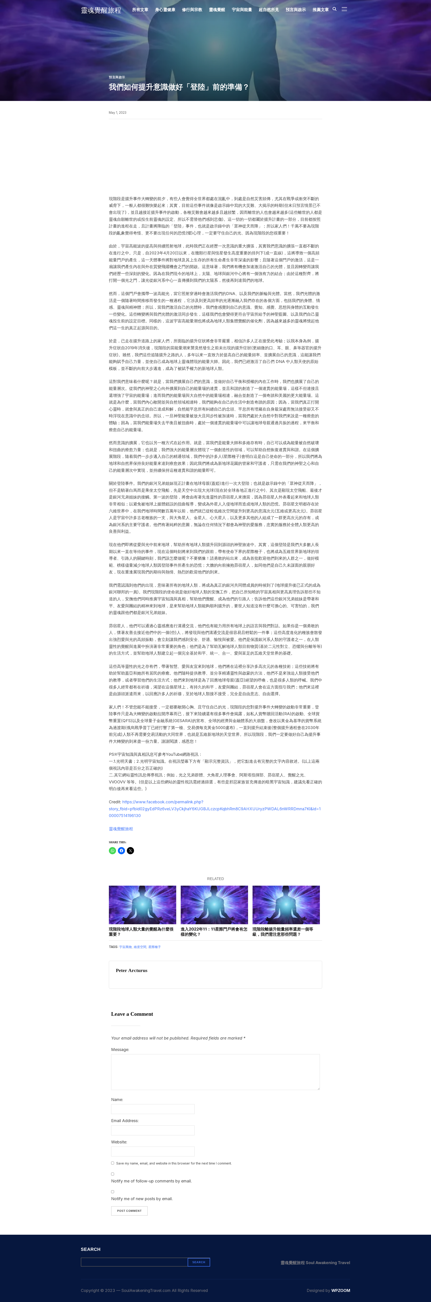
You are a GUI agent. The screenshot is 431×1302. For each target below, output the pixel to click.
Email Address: (125, 1120)
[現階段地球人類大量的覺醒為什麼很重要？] (142, 905)
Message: (120, 1049)
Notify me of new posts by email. (142, 1198)
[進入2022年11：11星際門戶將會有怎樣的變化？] (214, 905)
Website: (119, 1142)
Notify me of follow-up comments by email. (151, 1181)
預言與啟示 (296, 9)
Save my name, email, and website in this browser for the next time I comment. (174, 1163)
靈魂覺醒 (217, 9)
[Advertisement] (215, 157)
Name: (117, 1099)
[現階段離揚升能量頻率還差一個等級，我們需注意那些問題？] (286, 905)
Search (91, 1249)
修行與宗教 (192, 9)
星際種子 (154, 947)
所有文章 (140, 9)
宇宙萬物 (125, 947)
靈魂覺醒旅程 (101, 10)
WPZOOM (340, 1290)
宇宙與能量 (242, 9)
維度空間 (140, 947)
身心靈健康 (165, 9)
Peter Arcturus (131, 970)
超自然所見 (269, 9)
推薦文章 (321, 9)
